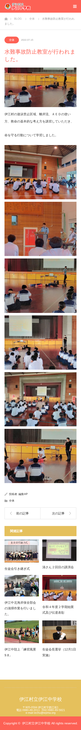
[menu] (74, 6)
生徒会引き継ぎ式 (17, 568)
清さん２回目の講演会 (58, 567)
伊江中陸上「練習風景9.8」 (20, 652)
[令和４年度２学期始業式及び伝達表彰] (59, 588)
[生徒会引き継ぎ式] (21, 551)
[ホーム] (5, 17)
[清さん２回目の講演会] (59, 550)
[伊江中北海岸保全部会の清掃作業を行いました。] (21, 585)
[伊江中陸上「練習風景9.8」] (21, 631)
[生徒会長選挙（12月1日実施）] (59, 631)
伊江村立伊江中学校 (40, 699)
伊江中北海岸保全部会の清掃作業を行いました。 (20, 608)
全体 (11, 40)
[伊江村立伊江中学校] (31, 6)
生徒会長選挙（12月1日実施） (59, 652)
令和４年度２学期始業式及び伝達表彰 (58, 609)
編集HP (23, 494)
